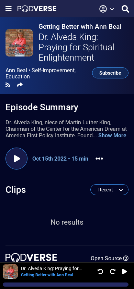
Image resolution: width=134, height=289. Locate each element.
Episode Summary (41, 107)
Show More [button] (112, 135)
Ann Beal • (40, 73)
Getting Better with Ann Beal (79, 26)
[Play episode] (16, 158)
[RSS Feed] (7, 85)
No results (67, 222)
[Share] (20, 85)
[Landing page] (37, 9)
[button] (107, 8)
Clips (15, 190)
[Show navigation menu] (8, 9)
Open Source (106, 258)
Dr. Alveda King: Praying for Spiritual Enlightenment (76, 47)
